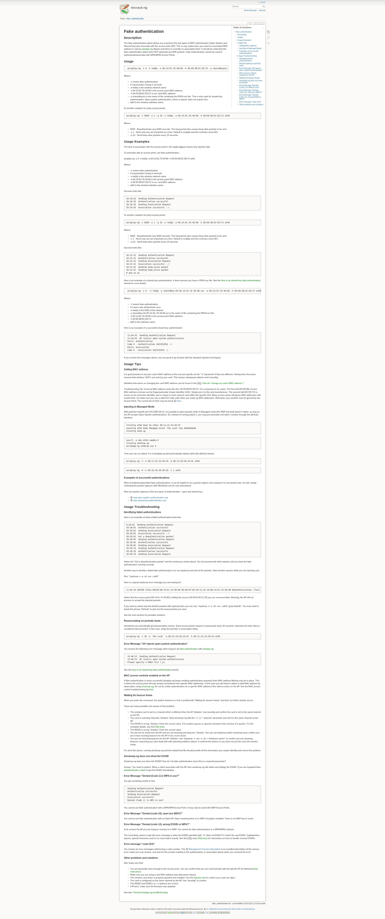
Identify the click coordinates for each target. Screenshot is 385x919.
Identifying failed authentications (246, 60)
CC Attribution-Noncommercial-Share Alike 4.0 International (230, 909)
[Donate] (174, 912)
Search (264, 6)
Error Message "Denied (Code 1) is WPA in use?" (249, 86)
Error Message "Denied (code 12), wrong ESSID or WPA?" (250, 97)
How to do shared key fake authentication (240, 280)
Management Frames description (204, 849)
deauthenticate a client (134, 770)
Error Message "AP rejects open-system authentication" (250, 69)
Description (242, 35)
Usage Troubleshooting (247, 56)
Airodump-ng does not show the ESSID (250, 82)
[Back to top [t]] (268, 43)
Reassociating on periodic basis (250, 64)
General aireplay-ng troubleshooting (150, 892)
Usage (240, 37)
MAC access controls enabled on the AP (247, 74)
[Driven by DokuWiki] (224, 912)
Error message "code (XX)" (250, 102)
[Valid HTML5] (199, 912)
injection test (200, 877)
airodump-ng (147, 686)
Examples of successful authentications (248, 52)
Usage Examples (244, 40)
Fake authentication (244, 32)
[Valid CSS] (211, 912)
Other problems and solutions (251, 104)
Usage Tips (242, 43)
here (179, 401)
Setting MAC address (248, 46)
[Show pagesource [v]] (268, 32)
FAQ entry (159, 727)
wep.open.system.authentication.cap (150, 497)
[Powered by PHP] (186, 912)
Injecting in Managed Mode (250, 48)
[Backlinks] (268, 37)
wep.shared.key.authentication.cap (149, 500)
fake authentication (189, 649)
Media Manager (250, 10)
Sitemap (262, 10)
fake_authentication (135, 19)
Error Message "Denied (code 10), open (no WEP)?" (250, 91)
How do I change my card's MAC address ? (223, 383)
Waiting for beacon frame (249, 78)
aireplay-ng (147, 49)
